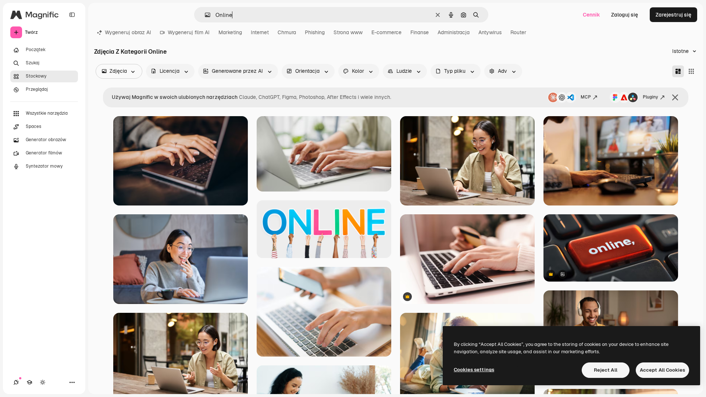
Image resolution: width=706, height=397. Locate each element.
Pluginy (650, 97)
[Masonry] (678, 71)
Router (518, 32)
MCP (586, 97)
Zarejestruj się (673, 14)
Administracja (454, 32)
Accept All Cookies (662, 370)
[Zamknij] (675, 97)
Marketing (230, 32)
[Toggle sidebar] (72, 15)
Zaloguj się (624, 14)
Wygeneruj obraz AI (128, 32)
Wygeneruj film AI (189, 32)
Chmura (287, 32)
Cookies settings (474, 369)
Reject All (605, 370)
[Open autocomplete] (205, 15)
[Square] (691, 71)
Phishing (315, 32)
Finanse (419, 32)
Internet (260, 32)
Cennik (591, 14)
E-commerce (386, 32)
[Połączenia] (16, 382)
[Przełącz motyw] (43, 382)
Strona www (348, 32)
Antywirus (490, 32)
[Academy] (29, 382)
